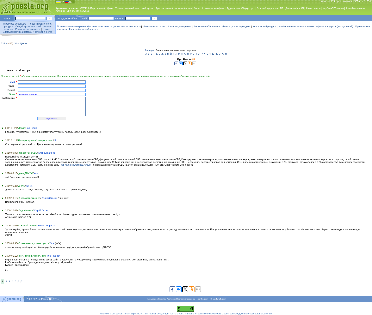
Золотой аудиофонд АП (270, 8)
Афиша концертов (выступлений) (334, 26)
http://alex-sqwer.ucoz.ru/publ (76, 164)
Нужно (46, 29)
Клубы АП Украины (333, 8)
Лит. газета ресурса (78, 11)
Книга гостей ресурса (264, 26)
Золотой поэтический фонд (209, 8)
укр (62, 1)
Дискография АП (294, 8)
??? (3, 43)
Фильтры (149, 50)
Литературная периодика (236, 26)
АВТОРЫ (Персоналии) (92, 8)
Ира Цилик (21, 43)
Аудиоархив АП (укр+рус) (240, 8)
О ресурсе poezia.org (14, 23)
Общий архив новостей (28, 26)
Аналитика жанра (131, 26)
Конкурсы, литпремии (179, 26)
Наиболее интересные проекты (296, 26)
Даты (110, 8)
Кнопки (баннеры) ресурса (83, 29)
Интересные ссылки (154, 26)
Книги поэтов (313, 8)
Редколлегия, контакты (27, 29)
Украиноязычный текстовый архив (134, 8)
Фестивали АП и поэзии (207, 26)
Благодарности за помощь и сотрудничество (27, 32)
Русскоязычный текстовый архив (174, 8)
